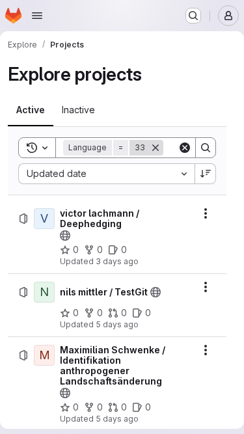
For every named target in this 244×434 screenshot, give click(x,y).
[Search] (205, 147)
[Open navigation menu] (37, 15)
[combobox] (106, 173)
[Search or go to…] (193, 15)
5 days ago (117, 324)
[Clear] (185, 148)
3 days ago (117, 261)
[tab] (30, 110)
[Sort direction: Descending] (205, 173)
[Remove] (155, 148)
